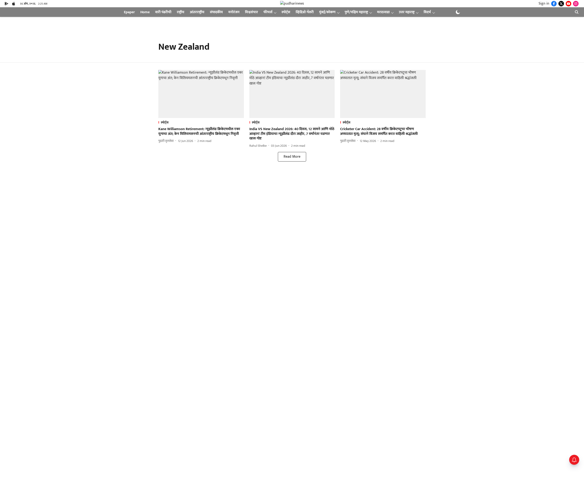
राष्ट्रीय (180, 12)
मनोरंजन (234, 12)
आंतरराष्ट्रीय (197, 12)
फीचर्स (267, 12)
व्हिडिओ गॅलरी (305, 12)
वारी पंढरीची (163, 12)
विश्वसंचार (251, 12)
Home (145, 12)
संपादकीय (216, 12)
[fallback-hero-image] (201, 94)
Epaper (129, 12)
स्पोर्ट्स (286, 12)
